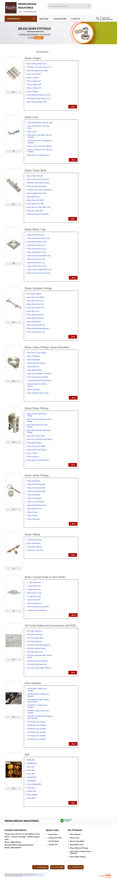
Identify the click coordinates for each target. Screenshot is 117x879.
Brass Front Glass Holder (36, 446)
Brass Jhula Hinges (34, 498)
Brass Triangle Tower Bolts (36, 193)
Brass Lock (31, 117)
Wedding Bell (32, 763)
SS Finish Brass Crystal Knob (38, 607)
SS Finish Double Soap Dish (37, 661)
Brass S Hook (32, 512)
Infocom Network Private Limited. (33, 876)
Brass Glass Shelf (34, 600)
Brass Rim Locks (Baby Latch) (38, 155)
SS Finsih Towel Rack (35, 634)
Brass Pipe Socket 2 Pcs (36, 308)
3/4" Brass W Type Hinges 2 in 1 (38, 98)
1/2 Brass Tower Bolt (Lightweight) (39, 190)
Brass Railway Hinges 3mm (37, 102)
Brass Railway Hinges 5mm (37, 64)
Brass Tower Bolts (36, 170)
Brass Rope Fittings (37, 408)
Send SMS (59, 867)
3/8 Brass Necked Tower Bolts (38, 214)
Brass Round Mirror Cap (36, 245)
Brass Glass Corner (35, 593)
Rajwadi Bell (31, 777)
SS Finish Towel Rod (34, 631)
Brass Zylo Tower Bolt (35, 211)
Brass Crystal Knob (34, 603)
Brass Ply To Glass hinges (37, 353)
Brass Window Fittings (38, 288)
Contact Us (75, 19)
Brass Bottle (31, 798)
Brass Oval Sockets (34, 321)
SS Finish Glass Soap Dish (36, 664)
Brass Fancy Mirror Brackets (38, 377)
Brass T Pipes (32, 453)
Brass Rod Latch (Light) (35, 297)
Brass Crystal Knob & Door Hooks (45, 577)
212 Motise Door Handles (37, 739)
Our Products (13, 19)
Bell (27, 754)
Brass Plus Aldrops (34, 543)
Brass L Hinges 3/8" (34, 84)
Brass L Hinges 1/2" (34, 88)
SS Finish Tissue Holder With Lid (39, 668)
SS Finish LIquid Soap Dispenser (39, 645)
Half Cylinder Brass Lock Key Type (40, 122)
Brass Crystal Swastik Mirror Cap (39, 269)
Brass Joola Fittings (37, 475)
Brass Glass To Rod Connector (38, 460)
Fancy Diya (31, 788)
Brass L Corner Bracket (36, 502)
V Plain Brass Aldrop (34, 540)
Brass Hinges (33, 58)
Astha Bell (30, 770)
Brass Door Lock (33, 311)
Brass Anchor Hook (34, 509)
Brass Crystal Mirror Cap (36, 259)
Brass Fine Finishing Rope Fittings (39, 439)
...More (72, 107)
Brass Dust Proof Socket (36, 325)
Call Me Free (77, 867)
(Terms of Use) (40, 874)
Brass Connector (33, 457)
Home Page (44, 19)
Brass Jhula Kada (34, 495)
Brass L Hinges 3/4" (34, 81)
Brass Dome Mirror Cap (36, 263)
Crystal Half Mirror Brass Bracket (39, 380)
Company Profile (59, 19)
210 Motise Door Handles (37, 732)
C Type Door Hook (34, 596)
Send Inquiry (42, 867)
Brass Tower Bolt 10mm (35, 200)
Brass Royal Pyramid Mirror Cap (39, 256)
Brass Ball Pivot (33, 366)
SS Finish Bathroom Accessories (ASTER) (50, 625)
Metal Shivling (32, 795)
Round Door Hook (34, 589)
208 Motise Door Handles (37, 725)
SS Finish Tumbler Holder (36, 648)
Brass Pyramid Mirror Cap (37, 242)
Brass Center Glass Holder (36, 450)
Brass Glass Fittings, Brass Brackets (47, 347)
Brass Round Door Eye (35, 304)
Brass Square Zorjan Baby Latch (39, 207)
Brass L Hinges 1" (33, 77)
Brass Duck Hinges (34, 74)
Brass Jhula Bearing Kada (37, 505)
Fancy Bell (31, 774)
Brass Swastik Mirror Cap (37, 252)
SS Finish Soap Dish (34, 641)
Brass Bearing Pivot (35, 370)
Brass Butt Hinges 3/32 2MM (37, 70)
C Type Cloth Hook (34, 582)
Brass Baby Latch (33, 197)
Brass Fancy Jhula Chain (37, 491)
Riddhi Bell (31, 760)
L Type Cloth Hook (34, 586)
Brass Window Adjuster (35, 318)
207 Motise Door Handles (37, 722)
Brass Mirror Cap (35, 229)
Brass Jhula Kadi (34, 481)
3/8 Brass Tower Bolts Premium (38, 183)
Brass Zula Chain (34, 519)
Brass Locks (32, 131)
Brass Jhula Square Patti (36, 488)
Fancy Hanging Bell (34, 784)
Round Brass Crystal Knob (37, 610)
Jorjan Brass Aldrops (34, 547)
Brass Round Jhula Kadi (36, 484)
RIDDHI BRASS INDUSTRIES (27, 7)
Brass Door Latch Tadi (35, 550)
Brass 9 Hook (32, 516)
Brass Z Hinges (32, 91)
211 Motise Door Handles (37, 736)
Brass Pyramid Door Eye (36, 332)
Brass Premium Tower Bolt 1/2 (38, 179)
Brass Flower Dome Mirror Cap (39, 273)
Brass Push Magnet (34, 294)
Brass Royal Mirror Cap (36, 235)
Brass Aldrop (32, 534)
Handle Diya (31, 791)
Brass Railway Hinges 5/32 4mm (39, 95)
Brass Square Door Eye (35, 315)
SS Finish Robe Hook (35, 652)
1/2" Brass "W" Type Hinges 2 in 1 (39, 67)
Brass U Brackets (34, 389)
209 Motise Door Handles (37, 729)
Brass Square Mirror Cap (37, 249)
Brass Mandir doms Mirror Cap (39, 238)
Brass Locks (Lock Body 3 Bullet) (39, 146)
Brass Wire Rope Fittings (36, 436)
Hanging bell (31, 781)
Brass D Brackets (34, 360)
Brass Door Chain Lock (35, 301)
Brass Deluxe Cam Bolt (35, 204)
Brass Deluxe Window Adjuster (38, 328)
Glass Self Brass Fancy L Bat (38, 393)
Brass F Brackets (34, 356)
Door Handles (33, 683)
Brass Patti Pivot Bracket (36, 363)
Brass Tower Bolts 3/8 (35, 176)
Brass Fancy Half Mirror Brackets (39, 373)
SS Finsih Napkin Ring (35, 638)
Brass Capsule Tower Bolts (36, 186)
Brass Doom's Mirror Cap (37, 266)
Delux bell (30, 767)
